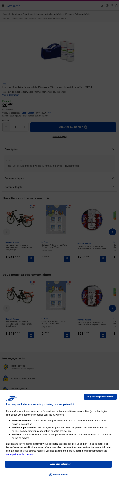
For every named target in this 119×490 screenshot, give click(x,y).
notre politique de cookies (19, 454)
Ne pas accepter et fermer (100, 397)
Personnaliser (60, 475)
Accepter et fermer (60, 464)
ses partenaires (59, 411)
